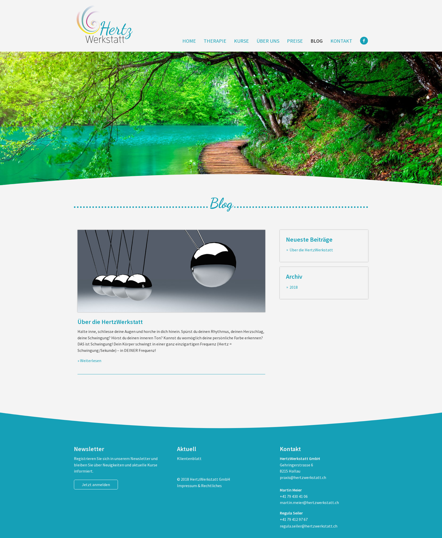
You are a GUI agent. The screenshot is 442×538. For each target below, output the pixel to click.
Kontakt (341, 41)
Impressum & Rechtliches (199, 485)
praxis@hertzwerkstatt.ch (303, 477)
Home (189, 41)
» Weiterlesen (89, 360)
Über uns (268, 41)
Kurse (241, 41)
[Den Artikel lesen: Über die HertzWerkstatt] (171, 271)
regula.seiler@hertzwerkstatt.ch (308, 526)
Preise (295, 41)
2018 (294, 287)
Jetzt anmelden (96, 485)
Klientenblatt (189, 458)
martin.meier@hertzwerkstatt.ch (309, 502)
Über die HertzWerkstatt (110, 322)
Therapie (215, 41)
